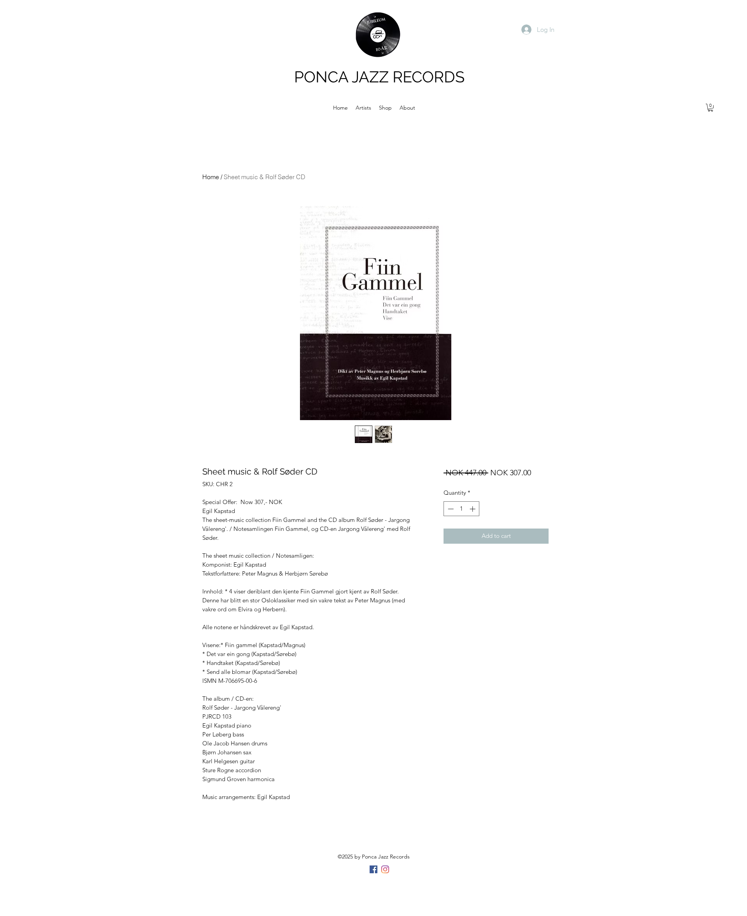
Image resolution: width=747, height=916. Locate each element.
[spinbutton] (461, 509)
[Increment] (473, 509)
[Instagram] (385, 869)
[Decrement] (450, 509)
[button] (710, 108)
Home (210, 177)
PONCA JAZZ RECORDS (379, 77)
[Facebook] (373, 869)
